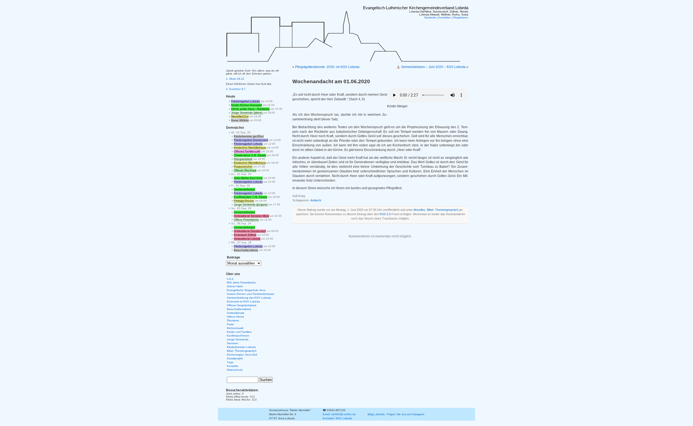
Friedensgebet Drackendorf (251, 139)
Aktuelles (419, 209)
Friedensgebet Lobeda (245, 101)
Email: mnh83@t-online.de (339, 414)
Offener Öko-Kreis (245, 170)
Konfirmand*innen (238, 335)
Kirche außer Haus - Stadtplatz (250, 108)
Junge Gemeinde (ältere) (247, 112)
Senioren (232, 343)
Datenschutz (235, 369)
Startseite (430, 17)
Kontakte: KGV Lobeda (337, 418)
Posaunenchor (243, 166)
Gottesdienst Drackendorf (250, 231)
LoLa (230, 278)
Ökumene (233, 320)
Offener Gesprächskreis (241, 305)
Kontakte (232, 365)
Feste (230, 324)
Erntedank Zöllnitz (245, 234)
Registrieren (460, 17)
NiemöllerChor (240, 116)
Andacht (315, 200)
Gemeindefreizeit (244, 189)
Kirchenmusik (235, 328)
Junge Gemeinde (238, 339)
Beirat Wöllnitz (240, 120)
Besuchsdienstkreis (246, 249)
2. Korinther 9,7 (236, 89)
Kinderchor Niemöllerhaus (250, 147)
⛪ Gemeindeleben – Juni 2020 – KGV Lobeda (431, 67)
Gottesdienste (235, 312)
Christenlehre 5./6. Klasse (250, 155)
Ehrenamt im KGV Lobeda (243, 301)
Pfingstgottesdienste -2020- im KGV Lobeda (327, 67)
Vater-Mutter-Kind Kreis (248, 177)
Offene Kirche (235, 316)
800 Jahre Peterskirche (241, 282)
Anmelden (444, 17)
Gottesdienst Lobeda (247, 238)
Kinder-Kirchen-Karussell (246, 105)
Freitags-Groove (244, 200)
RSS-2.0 (385, 214)
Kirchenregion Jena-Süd (242, 354)
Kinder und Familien (239, 331)
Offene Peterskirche (246, 219)
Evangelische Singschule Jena (246, 290)
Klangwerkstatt (243, 158)
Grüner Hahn (235, 286)
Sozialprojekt (235, 358)
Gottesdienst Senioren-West (251, 215)
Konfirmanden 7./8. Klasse (250, 196)
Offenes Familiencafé (247, 151)
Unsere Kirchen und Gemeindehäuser (250, 293)
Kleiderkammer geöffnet (249, 136)
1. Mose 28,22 (235, 78)
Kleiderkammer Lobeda (241, 347)
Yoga (230, 362)
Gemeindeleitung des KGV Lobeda (249, 297)
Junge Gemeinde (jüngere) (250, 204)
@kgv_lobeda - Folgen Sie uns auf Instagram (395, 414)
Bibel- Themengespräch (442, 209)
